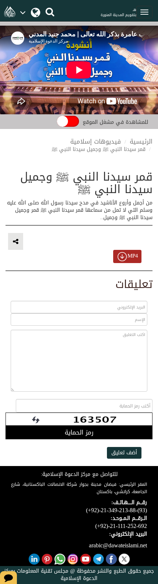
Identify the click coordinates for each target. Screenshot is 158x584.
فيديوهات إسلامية (95, 141)
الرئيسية (141, 141)
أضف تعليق (124, 453)
